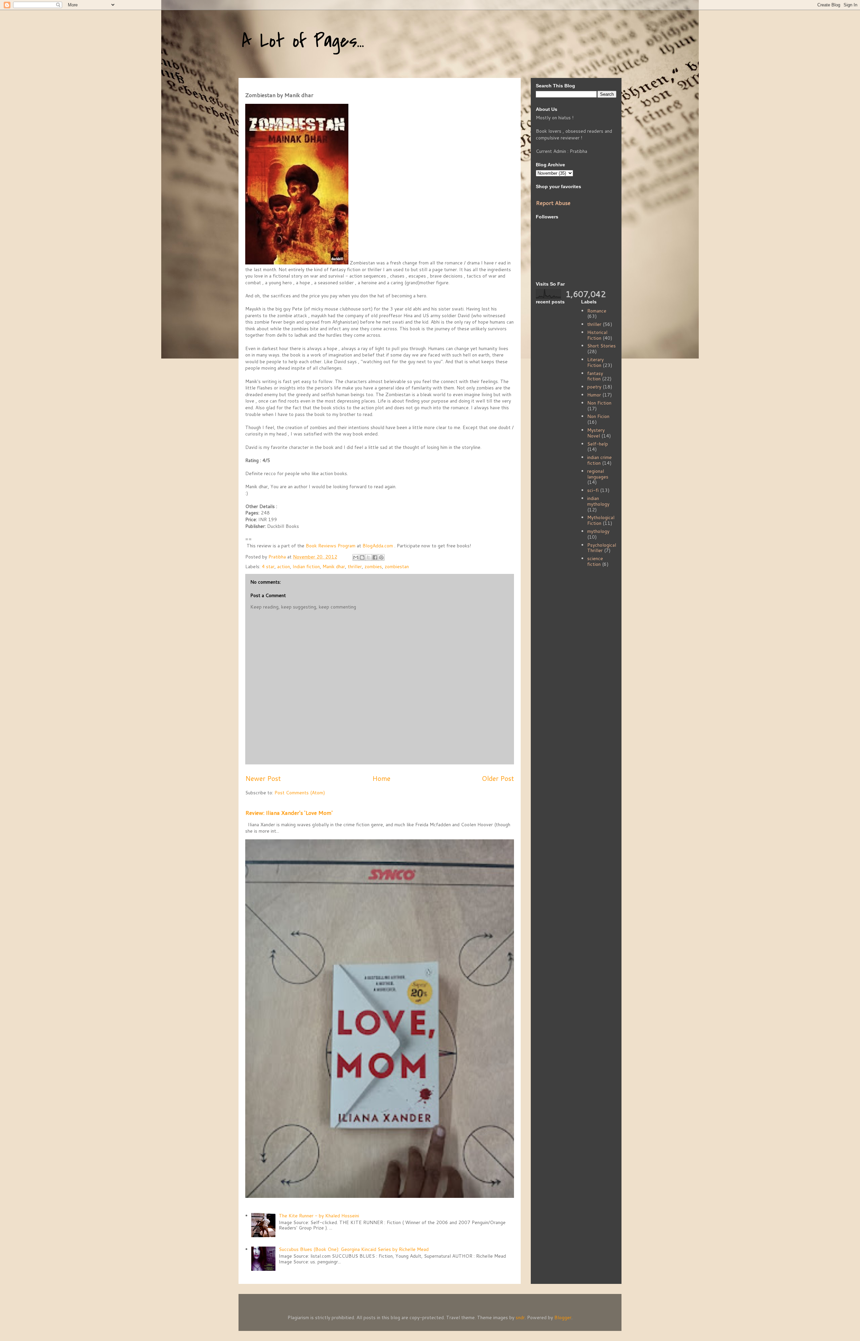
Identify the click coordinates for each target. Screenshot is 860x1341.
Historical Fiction (597, 335)
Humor (594, 394)
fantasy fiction (595, 376)
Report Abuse (553, 203)
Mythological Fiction (600, 520)
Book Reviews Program (331, 545)
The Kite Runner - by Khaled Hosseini (319, 1215)
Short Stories (601, 345)
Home (381, 778)
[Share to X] (368, 557)
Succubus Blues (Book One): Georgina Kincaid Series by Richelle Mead (354, 1249)
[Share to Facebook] (375, 557)
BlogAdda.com (378, 545)
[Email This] (355, 557)
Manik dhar (333, 566)
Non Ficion (598, 416)
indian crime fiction (599, 460)
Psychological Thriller (601, 548)
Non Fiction (599, 403)
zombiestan (397, 566)
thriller (355, 566)
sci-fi (593, 490)
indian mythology (598, 501)
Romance (596, 310)
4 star (268, 566)
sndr (520, 1317)
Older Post (498, 778)
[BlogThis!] (362, 557)
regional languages (597, 474)
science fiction (595, 561)
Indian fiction (306, 566)
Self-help (597, 444)
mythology (598, 531)
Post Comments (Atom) (299, 792)
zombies (373, 566)
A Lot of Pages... (303, 41)
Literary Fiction (595, 362)
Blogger (562, 1317)
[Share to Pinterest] (381, 557)
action (283, 566)
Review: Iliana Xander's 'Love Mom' (289, 812)
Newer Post (263, 778)
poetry (594, 386)
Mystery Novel (596, 433)
